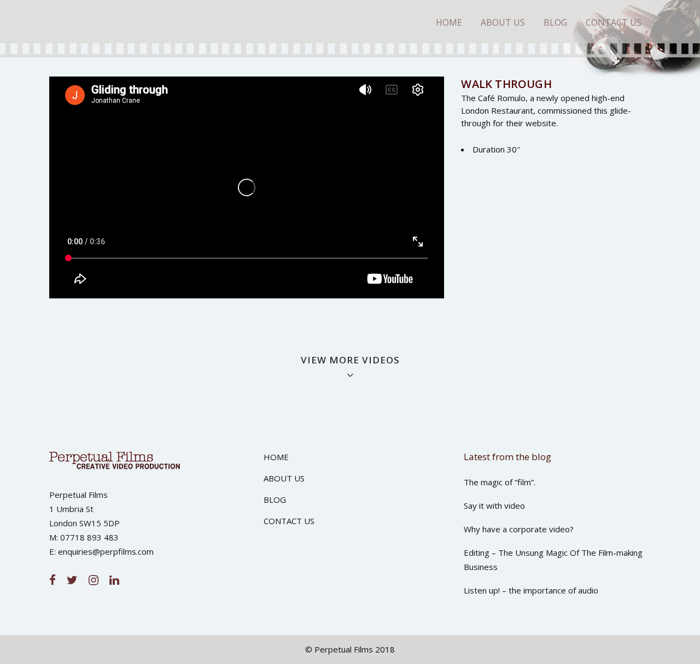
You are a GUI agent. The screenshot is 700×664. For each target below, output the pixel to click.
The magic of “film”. (499, 482)
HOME (276, 456)
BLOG (275, 499)
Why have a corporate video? (519, 529)
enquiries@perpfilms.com (106, 551)
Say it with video (494, 505)
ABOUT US (284, 478)
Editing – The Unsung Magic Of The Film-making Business (553, 559)
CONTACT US (289, 520)
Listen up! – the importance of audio (531, 590)
